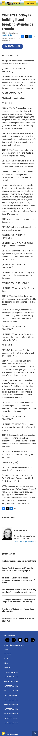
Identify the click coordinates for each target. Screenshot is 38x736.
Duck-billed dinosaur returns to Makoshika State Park (18, 619)
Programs (7, 654)
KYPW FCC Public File (11, 714)
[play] (3, 733)
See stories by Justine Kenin (25, 541)
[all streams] (35, 733)
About (6, 663)
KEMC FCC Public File (11, 672)
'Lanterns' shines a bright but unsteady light (19, 561)
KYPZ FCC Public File (11, 723)
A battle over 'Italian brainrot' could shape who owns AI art (18, 610)
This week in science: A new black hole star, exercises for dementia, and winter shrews (19, 591)
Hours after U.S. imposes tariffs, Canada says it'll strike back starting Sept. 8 (17, 569)
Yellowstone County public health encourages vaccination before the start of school (18, 580)
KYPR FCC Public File (11, 709)
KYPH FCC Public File (11, 700)
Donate (31, 3)
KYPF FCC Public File (11, 695)
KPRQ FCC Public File (11, 681)
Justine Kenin (7, 35)
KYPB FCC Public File (11, 686)
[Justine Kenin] (7, 533)
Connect (7, 668)
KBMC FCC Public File (11, 677)
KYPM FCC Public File (11, 704)
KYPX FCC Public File (11, 718)
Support (7, 658)
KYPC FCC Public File (11, 691)
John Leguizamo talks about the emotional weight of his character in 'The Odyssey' (18, 600)
